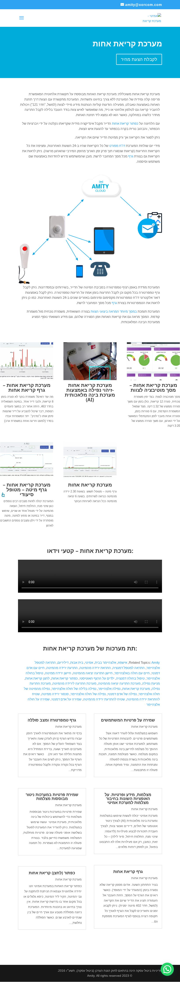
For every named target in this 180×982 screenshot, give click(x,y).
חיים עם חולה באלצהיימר (132, 673)
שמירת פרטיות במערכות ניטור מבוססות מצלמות (52, 796)
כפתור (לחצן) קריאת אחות (52, 872)
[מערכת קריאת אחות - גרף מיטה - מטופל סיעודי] (26, 478)
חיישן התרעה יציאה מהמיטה (93, 673)
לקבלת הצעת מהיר (139, 59)
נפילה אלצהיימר (109, 688)
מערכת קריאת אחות (136, 688)
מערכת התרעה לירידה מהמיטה (74, 683)
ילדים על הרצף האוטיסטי (96, 678)
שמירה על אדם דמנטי (66, 699)
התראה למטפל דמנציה (129, 668)
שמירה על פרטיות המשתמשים (128, 720)
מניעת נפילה (151, 683)
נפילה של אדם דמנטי (122, 694)
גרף (130, 156)
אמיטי (89, 662)
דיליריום (63, 662)
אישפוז (122, 662)
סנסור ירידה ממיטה (55, 694)
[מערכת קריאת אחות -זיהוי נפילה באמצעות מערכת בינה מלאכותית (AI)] (89, 379)
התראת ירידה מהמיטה (95, 668)
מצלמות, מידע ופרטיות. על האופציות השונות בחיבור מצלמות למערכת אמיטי (128, 798)
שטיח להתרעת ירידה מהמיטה (104, 699)
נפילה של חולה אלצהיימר (88, 694)
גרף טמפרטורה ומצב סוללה (52, 720)
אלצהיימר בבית (105, 662)
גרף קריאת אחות (128, 871)
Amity (155, 662)
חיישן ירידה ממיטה (58, 673)
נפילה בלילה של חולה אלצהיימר (74, 688)
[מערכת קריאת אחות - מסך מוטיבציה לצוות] (153, 379)
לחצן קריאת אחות (37, 678)
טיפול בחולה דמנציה (130, 678)
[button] (167, 969)
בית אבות (76, 662)
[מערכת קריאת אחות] (89, 478)
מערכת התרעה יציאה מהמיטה (119, 683)
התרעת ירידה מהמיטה (62, 668)
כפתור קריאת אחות (64, 678)
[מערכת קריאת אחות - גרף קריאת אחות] (26, 379)
